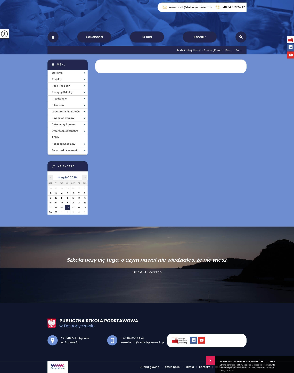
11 (61, 197)
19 (68, 202)
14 (79, 197)
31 (56, 212)
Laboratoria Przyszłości (66, 111)
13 (73, 197)
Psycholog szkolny (63, 118)
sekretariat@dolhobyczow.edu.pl (190, 7)
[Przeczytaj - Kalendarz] (72, 167)
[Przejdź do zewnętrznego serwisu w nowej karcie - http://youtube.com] (202, 340)
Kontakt (200, 37)
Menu (61, 64)
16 (50, 202)
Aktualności (94, 37)
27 (73, 207)
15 (85, 197)
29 (84, 207)
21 (79, 202)
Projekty (57, 79)
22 (85, 202)
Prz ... (237, 50)
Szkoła (147, 37)
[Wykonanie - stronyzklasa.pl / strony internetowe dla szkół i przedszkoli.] (57, 367)
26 (67, 207)
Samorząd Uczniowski (65, 150)
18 (62, 202)
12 (67, 197)
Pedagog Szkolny (62, 92)
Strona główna (53, 37)
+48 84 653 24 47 (233, 7)
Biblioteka (58, 105)
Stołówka (57, 72)
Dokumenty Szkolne (63, 124)
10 (56, 197)
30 (50, 212)
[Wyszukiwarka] (241, 37)
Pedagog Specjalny (63, 143)
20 (73, 202)
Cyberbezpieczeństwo (65, 130)
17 (56, 202)
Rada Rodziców (61, 85)
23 (50, 207)
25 (62, 207)
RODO (55, 137)
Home (197, 50)
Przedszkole (59, 98)
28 (79, 207)
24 (56, 207)
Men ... (227, 50)
